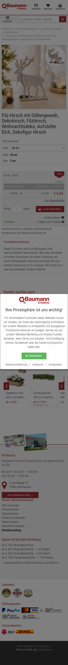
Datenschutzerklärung (16, 364)
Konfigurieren (55, 364)
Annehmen (35, 355)
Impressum (37, 364)
